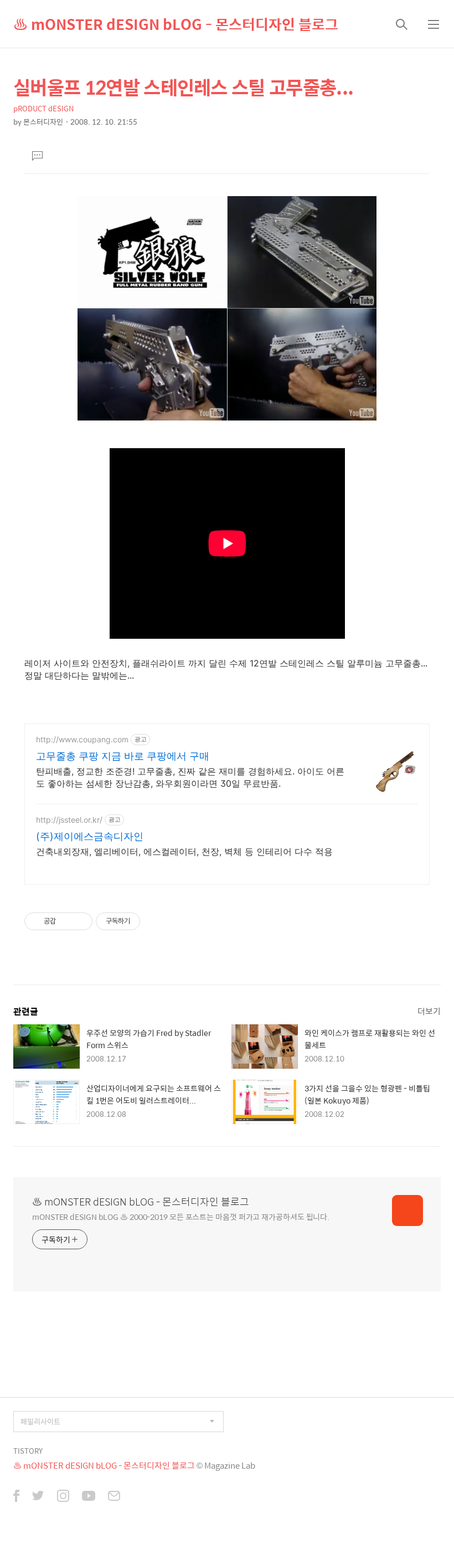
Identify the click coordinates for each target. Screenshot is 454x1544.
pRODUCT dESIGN (43, 108)
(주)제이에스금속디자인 (89, 836)
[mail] (114, 1497)
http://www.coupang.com (82, 739)
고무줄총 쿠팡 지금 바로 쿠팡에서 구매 (122, 756)
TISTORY (28, 1450)
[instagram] (63, 1497)
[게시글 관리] (80, 921)
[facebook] (16, 1497)
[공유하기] (66, 921)
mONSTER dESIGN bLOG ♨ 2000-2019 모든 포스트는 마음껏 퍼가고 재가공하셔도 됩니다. (180, 1216)
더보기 (429, 1010)
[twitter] (38, 1497)
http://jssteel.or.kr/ (69, 819)
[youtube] (88, 1497)
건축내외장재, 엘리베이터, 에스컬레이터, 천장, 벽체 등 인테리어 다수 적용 (184, 851)
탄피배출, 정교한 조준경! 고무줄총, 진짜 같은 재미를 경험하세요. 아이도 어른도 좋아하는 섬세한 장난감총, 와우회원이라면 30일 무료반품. (190, 777)
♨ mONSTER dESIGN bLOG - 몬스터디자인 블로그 (175, 24)
